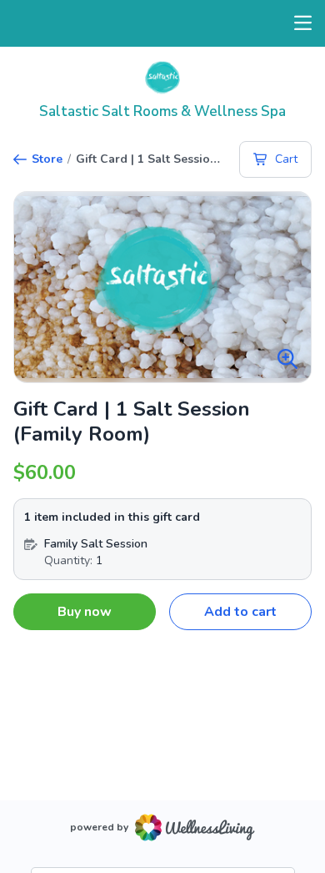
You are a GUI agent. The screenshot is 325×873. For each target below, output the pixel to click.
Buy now (85, 612)
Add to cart (240, 612)
